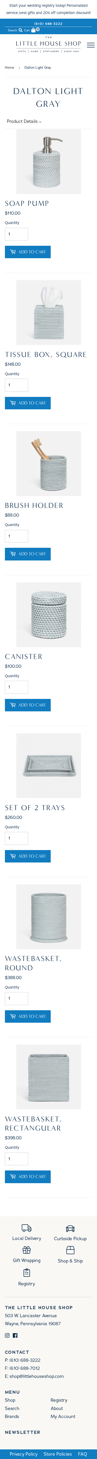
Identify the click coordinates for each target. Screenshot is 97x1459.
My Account (63, 1416)
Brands (12, 1416)
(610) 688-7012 (25, 1368)
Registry (59, 1400)
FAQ (82, 1454)
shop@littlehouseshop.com (37, 1376)
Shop (10, 1400)
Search (12, 1408)
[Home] (48, 51)
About (57, 1408)
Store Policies (58, 1454)
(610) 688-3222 (48, 24)
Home (9, 67)
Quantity (12, 222)
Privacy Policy (24, 1454)
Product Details (23, 121)
